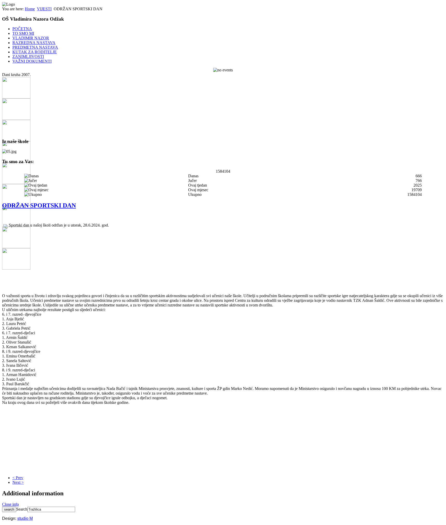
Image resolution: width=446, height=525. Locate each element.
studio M (25, 518)
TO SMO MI (23, 33)
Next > (18, 482)
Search (21, 509)
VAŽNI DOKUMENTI (32, 61)
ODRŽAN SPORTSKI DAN (39, 205)
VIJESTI (44, 9)
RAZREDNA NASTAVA (33, 42)
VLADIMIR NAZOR (30, 38)
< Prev (17, 478)
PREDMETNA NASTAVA (35, 47)
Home (30, 9)
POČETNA (22, 29)
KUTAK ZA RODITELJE (34, 52)
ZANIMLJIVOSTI (28, 56)
